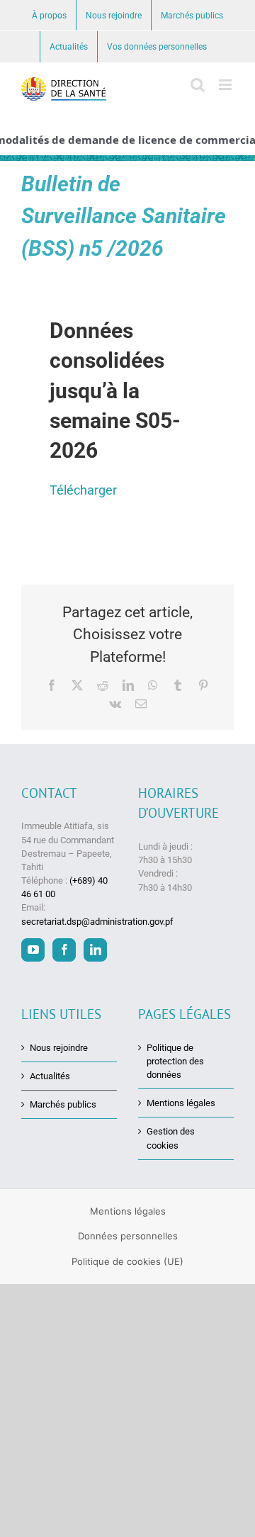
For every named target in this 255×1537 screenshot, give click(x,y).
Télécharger (83, 490)
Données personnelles (128, 1236)
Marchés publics (63, 1104)
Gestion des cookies (171, 1138)
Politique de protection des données (175, 1061)
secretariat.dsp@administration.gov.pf (97, 921)
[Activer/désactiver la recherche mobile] (198, 84)
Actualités (50, 1076)
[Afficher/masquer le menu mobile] (226, 84)
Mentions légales (181, 1103)
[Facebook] (64, 950)
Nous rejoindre (59, 1047)
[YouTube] (33, 950)
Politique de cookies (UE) (127, 1261)
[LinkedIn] (95, 950)
